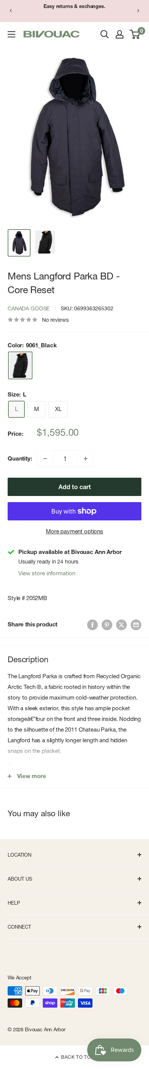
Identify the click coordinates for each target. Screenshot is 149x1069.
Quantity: (20, 458)
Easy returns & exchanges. (74, 6)
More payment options (74, 531)
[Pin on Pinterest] (107, 624)
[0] (135, 34)
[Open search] (104, 34)
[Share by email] (136, 624)
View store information (46, 573)
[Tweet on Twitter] (121, 624)
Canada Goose (29, 308)
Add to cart (74, 487)
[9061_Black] (20, 365)
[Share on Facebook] (92, 624)
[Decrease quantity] (45, 459)
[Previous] (11, 11)
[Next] (138, 11)
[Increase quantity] (86, 459)
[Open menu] (11, 34)
